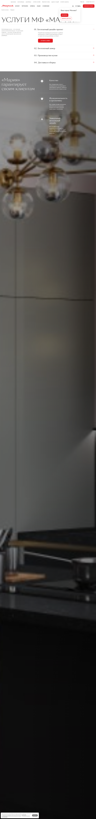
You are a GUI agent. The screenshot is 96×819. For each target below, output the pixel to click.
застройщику (20, 1)
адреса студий (55, 1)
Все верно (64, 15)
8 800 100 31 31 (90, 1)
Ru (81, 1)
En (83, 1)
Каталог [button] (17, 6)
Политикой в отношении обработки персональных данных (14, 815)
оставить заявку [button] (45, 40)
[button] (77, 6)
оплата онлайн (36, 1)
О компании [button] (46, 6)
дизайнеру (28, 1)
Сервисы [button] (32, 6)
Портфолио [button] (25, 6)
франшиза (13, 1)
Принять (35, 815)
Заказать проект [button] (88, 6)
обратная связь (46, 1)
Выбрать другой (66, 18)
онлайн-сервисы (64, 1)
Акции (38, 6)
